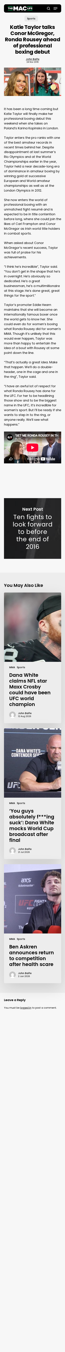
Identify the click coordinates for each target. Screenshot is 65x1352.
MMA (12, 667)
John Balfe (32, 59)
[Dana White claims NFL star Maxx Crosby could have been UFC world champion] (32, 658)
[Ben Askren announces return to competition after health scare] (32, 923)
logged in (25, 1007)
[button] (55, 8)
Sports (31, 18)
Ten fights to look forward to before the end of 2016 (32, 528)
